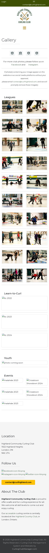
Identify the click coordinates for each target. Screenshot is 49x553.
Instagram (32, 64)
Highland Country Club (26, 516)
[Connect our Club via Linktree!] (36, 474)
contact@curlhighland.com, (25, 82)
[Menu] (24, 28)
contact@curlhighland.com (33, 5)
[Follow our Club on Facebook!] (13, 471)
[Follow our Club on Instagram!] (13, 474)
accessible (11, 513)
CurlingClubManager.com (24, 549)
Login (4, 2)
